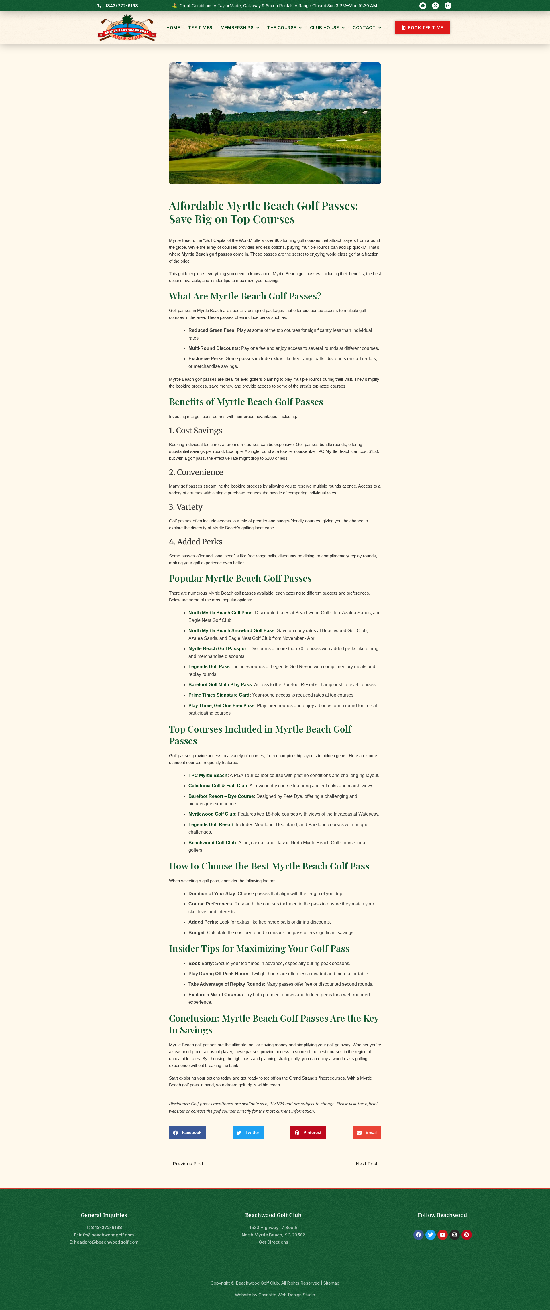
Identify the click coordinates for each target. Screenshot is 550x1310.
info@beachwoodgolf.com (106, 1235)
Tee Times (200, 27)
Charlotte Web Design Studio (286, 1294)
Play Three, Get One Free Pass (221, 705)
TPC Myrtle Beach (207, 775)
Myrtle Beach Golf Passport (218, 648)
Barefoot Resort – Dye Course (221, 796)
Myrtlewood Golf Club (211, 814)
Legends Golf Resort (210, 824)
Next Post (369, 1164)
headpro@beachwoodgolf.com (106, 1242)
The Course (281, 27)
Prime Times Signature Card (219, 695)
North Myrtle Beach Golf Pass (220, 612)
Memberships (237, 27)
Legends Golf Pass (209, 666)
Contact (364, 27)
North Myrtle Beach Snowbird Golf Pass (231, 630)
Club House (324, 27)
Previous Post (185, 1164)
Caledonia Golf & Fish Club (217, 785)
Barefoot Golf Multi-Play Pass (220, 684)
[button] (187, 1132)
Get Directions (273, 1242)
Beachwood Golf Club (212, 842)
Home (173, 27)
